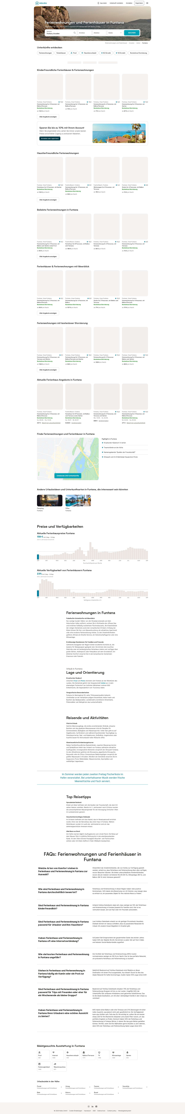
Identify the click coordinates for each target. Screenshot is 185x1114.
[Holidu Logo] (45, 3)
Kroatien (131, 43)
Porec (83, 681)
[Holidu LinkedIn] (92, 1106)
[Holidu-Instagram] (88, 1106)
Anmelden (129, 3)
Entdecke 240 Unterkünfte (68, 476)
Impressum (87, 1110)
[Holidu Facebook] (96, 1106)
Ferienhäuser (61, 53)
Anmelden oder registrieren (50, 138)
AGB (94, 1110)
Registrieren (139, 3)
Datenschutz (101, 1110)
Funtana (145, 43)
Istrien (138, 43)
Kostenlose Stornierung (138, 53)
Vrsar (75, 681)
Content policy (111, 1110)
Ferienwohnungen (45, 53)
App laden (103, 3)
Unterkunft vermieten (116, 3)
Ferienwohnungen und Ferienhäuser (116, 43)
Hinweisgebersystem (124, 1110)
